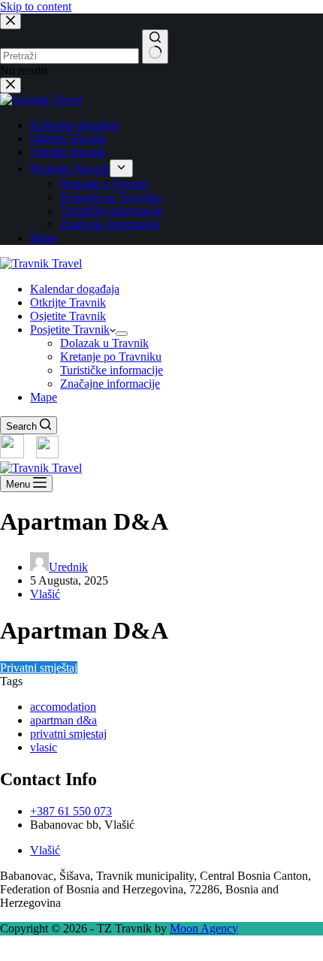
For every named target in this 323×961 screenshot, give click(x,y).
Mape (43, 397)
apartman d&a (63, 720)
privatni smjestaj (68, 733)
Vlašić (45, 594)
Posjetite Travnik (70, 329)
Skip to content (35, 6)
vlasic (43, 747)
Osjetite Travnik (68, 316)
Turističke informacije (111, 370)
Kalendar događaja (74, 289)
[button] (161, 954)
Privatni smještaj (38, 667)
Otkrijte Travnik (68, 302)
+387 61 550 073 (71, 811)
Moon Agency (204, 928)
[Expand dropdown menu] (122, 333)
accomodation (63, 706)
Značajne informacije (110, 383)
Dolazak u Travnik (104, 343)
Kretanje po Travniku (111, 356)
